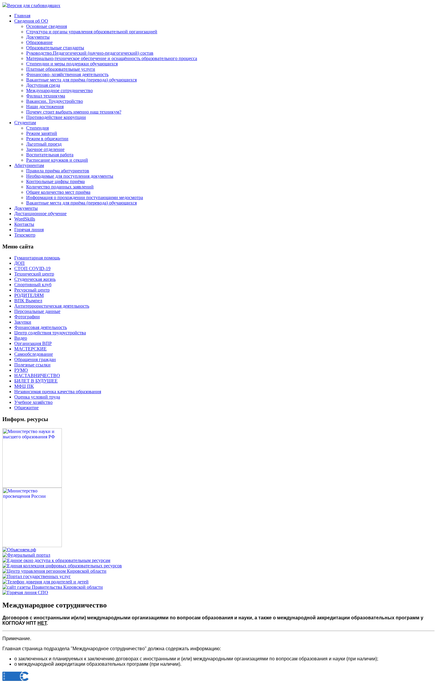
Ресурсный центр (32, 289)
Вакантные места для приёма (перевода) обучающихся (81, 79)
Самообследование (33, 354)
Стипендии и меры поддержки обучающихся (72, 63)
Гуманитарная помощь (37, 257)
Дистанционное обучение (40, 213)
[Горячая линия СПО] (25, 592)
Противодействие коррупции (56, 117)
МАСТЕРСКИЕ (30, 348)
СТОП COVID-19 (32, 268)
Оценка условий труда (37, 396)
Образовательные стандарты (55, 47)
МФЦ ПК (24, 386)
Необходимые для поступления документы (69, 176)
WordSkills (24, 218)
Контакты (24, 224)
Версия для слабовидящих (33, 5)
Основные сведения (46, 26)
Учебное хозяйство (33, 402)
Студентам (25, 122)
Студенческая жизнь (35, 279)
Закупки (22, 322)
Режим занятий (41, 133)
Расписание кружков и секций (57, 160)
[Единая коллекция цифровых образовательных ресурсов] (62, 565)
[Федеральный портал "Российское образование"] (26, 555)
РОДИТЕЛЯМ (29, 295)
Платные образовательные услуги (60, 69)
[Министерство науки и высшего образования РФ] (32, 486)
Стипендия (37, 127)
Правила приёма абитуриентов (57, 170)
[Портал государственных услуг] (36, 576)
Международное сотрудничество (59, 90)
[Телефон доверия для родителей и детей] (45, 581)
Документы (38, 37)
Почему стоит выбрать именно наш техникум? (73, 111)
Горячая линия (29, 229)
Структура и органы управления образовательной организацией (91, 31)
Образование (39, 42)
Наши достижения (45, 106)
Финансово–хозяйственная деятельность (67, 74)
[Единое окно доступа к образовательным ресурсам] (56, 560)
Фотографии (27, 316)
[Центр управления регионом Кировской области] (54, 571)
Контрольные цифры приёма (55, 181)
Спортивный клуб (32, 284)
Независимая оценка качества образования (57, 391)
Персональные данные (37, 311)
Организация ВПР (33, 343)
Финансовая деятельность (40, 327)
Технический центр (34, 273)
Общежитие (26, 407)
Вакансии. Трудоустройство (54, 101)
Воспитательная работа (49, 154)
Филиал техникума (45, 95)
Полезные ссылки (32, 364)
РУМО (21, 370)
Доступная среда (43, 85)
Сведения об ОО (31, 20)
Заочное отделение (45, 149)
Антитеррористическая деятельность (51, 305)
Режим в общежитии (47, 138)
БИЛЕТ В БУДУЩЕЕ (36, 380)
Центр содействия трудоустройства (50, 332)
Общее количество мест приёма (58, 192)
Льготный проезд (44, 144)
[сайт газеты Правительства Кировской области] (52, 587)
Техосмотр (24, 234)
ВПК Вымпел (28, 300)
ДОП (19, 263)
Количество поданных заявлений (60, 186)
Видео (20, 338)
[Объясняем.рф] (19, 549)
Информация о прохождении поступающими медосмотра (84, 197)
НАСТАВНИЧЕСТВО (37, 375)
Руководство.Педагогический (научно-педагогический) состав (89, 53)
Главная (22, 15)
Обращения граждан (35, 359)
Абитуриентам (29, 165)
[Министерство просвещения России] (32, 545)
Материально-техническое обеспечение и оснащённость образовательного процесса (111, 58)
